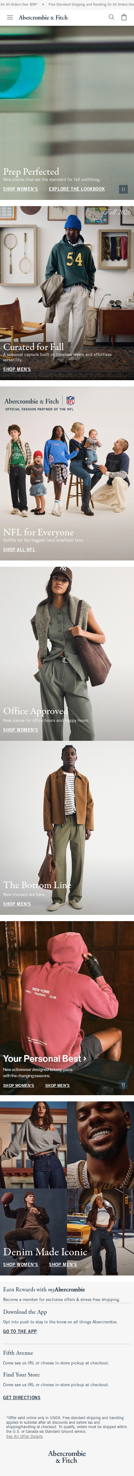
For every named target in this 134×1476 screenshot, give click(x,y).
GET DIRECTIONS (22, 1398)
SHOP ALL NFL (19, 550)
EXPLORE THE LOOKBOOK (77, 189)
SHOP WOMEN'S (20, 189)
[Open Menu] (7, 17)
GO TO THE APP (20, 1332)
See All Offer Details (24, 1437)
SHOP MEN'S (17, 370)
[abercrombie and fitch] (43, 17)
